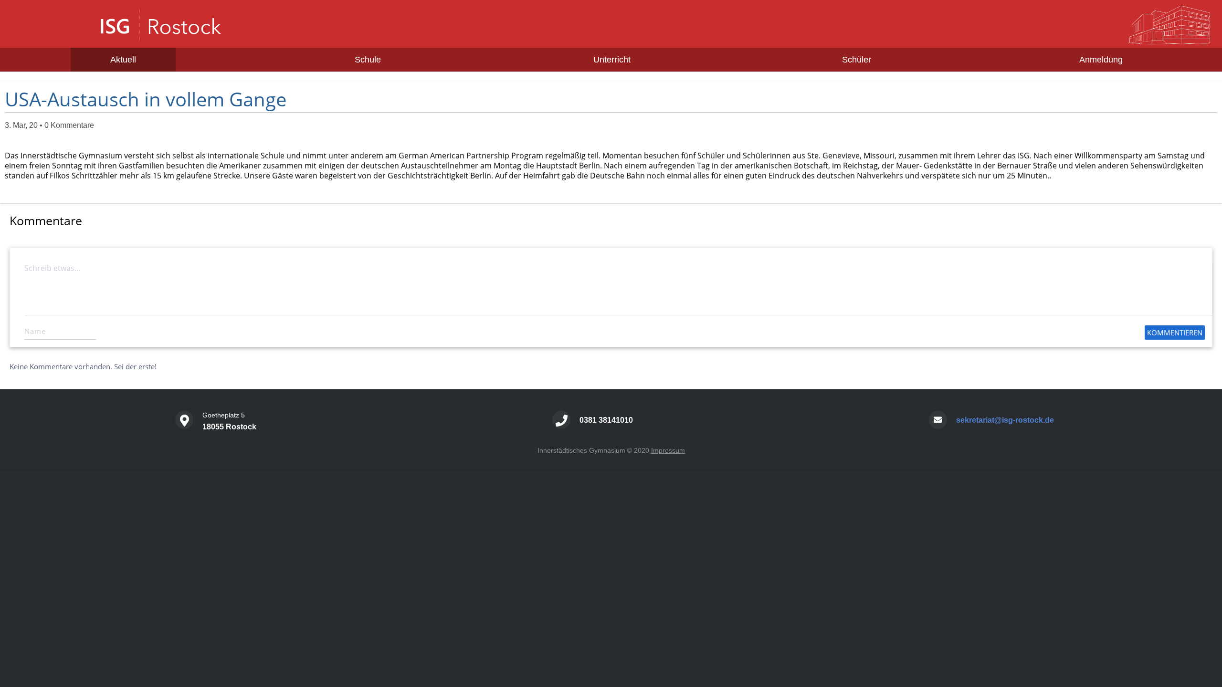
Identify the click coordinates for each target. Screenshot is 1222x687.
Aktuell (123, 59)
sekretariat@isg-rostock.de (1005, 420)
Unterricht (612, 59)
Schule (368, 59)
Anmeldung (1101, 59)
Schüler (856, 59)
